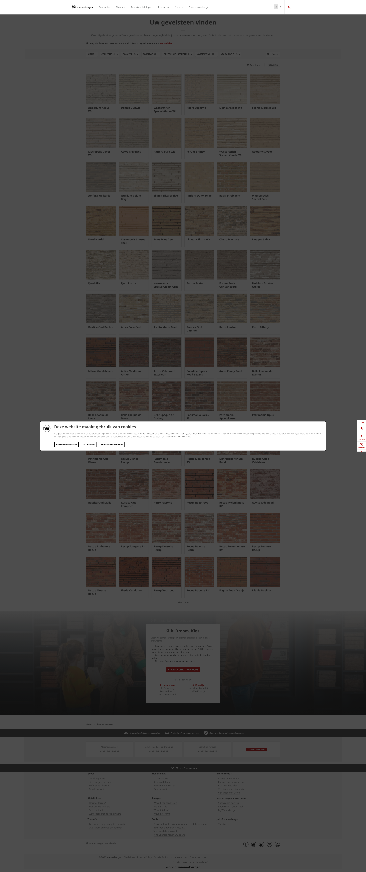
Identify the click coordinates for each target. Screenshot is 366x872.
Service (179, 7)
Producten (164, 7)
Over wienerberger (199, 7)
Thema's (120, 7)
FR (280, 6)
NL (275, 6)
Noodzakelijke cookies (112, 444)
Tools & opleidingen (141, 7)
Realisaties (104, 7)
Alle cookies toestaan (66, 444)
